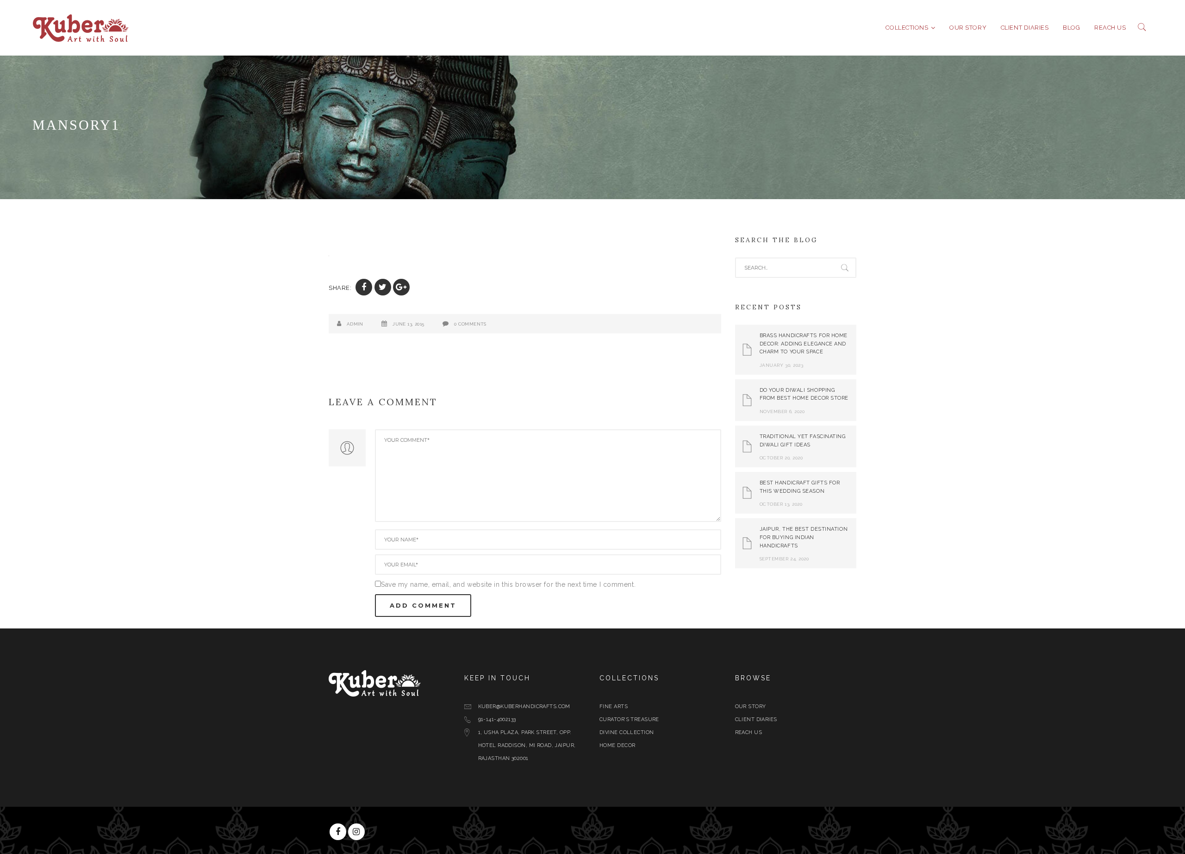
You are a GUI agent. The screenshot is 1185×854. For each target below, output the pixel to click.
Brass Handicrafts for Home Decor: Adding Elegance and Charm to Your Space (804, 344)
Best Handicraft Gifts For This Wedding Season (800, 487)
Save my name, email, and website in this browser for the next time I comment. (508, 584)
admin (355, 324)
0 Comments (470, 324)
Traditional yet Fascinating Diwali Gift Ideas (803, 440)
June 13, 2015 (408, 324)
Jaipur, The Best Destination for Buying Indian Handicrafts (804, 537)
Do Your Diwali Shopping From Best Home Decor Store (804, 394)
